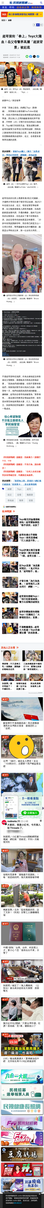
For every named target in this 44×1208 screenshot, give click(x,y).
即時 (12, 7)
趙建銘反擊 (23, 7)
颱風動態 (37, 7)
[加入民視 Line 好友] (22, 805)
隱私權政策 (18, 1203)
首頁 (4, 7)
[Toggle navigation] (3, 2)
